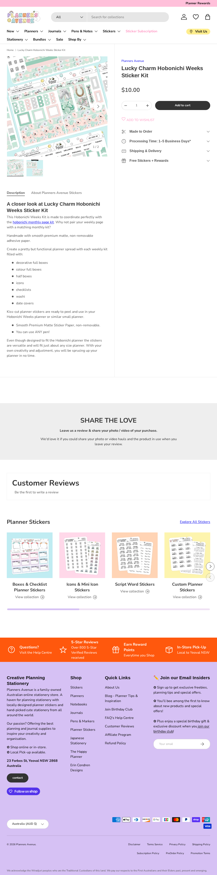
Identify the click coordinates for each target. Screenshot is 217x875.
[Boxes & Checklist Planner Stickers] (30, 555)
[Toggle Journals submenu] (64, 31)
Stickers (109, 31)
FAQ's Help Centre (119, 718)
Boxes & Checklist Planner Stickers (30, 587)
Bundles (39, 39)
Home (10, 50)
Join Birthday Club (118, 709)
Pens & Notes (82, 31)
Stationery (15, 39)
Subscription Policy (148, 853)
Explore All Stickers (195, 522)
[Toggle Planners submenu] (41, 31)
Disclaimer (134, 844)
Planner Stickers (82, 729)
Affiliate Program (118, 734)
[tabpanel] (57, 279)
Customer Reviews (119, 726)
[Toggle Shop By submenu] (84, 39)
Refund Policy (115, 743)
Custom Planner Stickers (187, 587)
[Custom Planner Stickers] (187, 555)
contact (18, 778)
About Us (112, 687)
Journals (54, 31)
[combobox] (110, 17)
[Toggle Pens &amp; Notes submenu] (96, 31)
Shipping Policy (201, 844)
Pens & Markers (82, 721)
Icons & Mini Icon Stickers (82, 587)
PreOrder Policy (175, 853)
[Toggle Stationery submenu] (26, 39)
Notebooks (78, 704)
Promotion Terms (200, 853)
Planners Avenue (132, 61)
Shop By (74, 39)
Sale (59, 39)
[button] (207, 17)
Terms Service (155, 844)
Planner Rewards (198, 3)
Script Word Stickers (135, 584)
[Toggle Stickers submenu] (118, 31)
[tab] (16, 193)
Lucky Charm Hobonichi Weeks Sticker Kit (41, 50)
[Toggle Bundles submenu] (49, 39)
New (10, 31)
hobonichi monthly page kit (33, 222)
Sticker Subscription (141, 31)
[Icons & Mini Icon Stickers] (82, 555)
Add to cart (182, 105)
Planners (31, 31)
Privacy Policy (177, 844)
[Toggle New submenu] (17, 31)
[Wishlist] (195, 17)
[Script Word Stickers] (135, 555)
